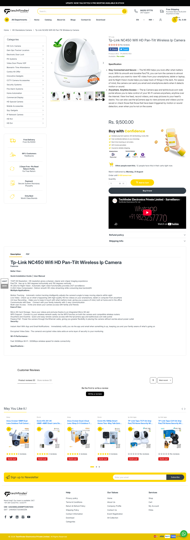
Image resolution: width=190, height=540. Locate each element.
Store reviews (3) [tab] (44, 380)
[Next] (51, 63)
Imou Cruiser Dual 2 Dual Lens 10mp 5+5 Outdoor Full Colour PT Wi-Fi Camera (79, 422)
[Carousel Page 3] (99, 466)
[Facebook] (5, 517)
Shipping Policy (72, 510)
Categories (70, 521)
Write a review (95, 394)
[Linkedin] (17, 517)
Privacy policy (72, 498)
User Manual (39, 276)
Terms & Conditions (74, 502)
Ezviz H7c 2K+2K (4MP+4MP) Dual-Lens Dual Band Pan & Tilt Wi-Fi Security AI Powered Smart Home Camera (49, 422)
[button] (114, 45)
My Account (154, 506)
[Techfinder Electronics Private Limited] (16, 11)
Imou (8, 417)
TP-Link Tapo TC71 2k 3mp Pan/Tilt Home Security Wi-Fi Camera (140, 422)
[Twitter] (11, 517)
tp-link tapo (132, 417)
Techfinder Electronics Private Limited (33, 536)
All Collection (112, 518)
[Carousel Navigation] (183, 409)
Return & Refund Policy (75, 506)
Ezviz (39, 417)
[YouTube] (28, 517)
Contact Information (74, 514)
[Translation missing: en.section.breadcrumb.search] (124, 11)
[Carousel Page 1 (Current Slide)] (92, 466)
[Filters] (153, 380)
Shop (151, 498)
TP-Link (111, 37)
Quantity (112, 179)
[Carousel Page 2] (96, 466)
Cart (150, 502)
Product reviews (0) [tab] (26, 380)
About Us (111, 502)
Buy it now (147, 191)
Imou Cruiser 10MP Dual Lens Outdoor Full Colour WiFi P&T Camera (17, 422)
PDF (27, 254)
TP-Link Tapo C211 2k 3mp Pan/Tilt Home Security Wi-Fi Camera (170, 422)
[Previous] (103, 63)
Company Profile (114, 506)
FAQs (151, 510)
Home (109, 498)
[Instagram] (23, 517)
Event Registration (115, 514)
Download (70, 518)
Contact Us (112, 510)
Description (15, 254)
